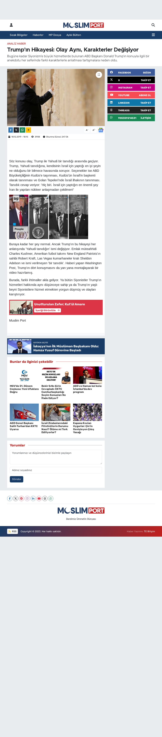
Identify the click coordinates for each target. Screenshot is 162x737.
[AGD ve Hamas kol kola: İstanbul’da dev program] (87, 374)
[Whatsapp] (50, 498)
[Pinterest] (21, 498)
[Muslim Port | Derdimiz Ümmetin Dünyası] (83, 25)
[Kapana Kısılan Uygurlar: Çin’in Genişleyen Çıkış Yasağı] (87, 412)
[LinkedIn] (33, 498)
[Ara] (153, 25)
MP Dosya (55, 35)
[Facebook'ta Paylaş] (10, 130)
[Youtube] (39, 498)
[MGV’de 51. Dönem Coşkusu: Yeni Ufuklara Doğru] (24, 374)
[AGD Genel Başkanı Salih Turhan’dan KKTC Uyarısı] (24, 412)
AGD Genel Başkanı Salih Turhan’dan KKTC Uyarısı (24, 426)
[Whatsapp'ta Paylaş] (22, 130)
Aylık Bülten (73, 35)
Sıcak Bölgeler (18, 35)
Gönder (16, 479)
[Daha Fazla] (28, 130)
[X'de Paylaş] (16, 130)
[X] (15, 498)
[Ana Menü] (153, 35)
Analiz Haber (16, 43)
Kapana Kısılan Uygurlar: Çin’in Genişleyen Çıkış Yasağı (83, 428)
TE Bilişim (149, 531)
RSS (13, 531)
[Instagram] (27, 498)
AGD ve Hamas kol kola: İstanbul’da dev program (87, 388)
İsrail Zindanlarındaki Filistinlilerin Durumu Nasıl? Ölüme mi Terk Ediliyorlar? (54, 428)
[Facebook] (9, 498)
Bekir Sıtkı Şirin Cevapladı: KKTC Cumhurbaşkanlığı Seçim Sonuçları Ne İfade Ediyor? (53, 392)
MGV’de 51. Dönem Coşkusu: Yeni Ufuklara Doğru (24, 388)
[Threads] (44, 498)
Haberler (38, 35)
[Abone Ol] (100, 129)
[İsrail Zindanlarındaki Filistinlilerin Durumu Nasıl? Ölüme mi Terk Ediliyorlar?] (55, 412)
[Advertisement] (131, 143)
